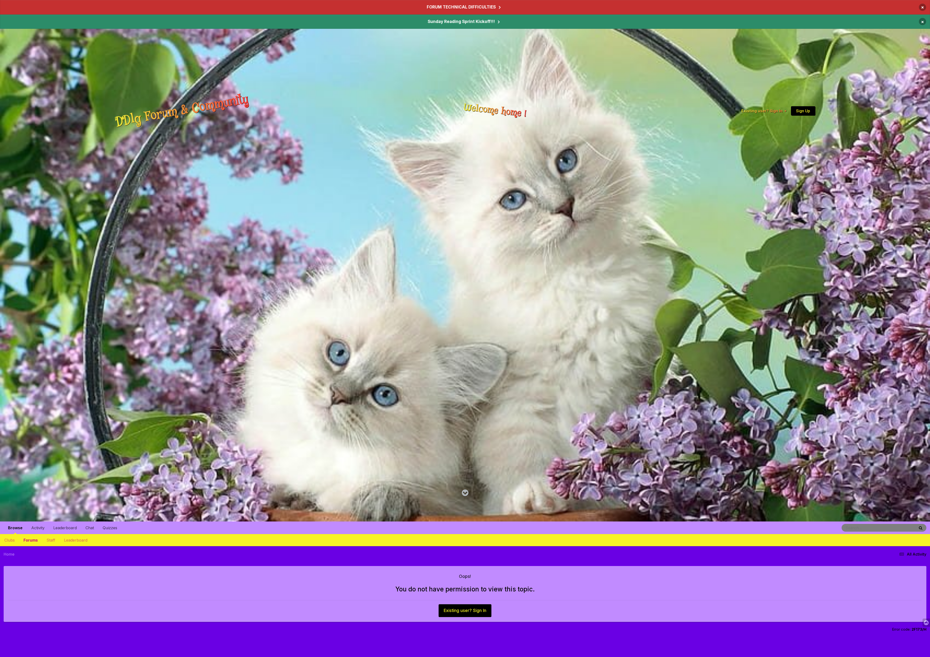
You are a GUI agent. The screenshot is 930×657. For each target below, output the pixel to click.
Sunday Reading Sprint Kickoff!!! (461, 21)
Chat (89, 527)
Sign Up (803, 110)
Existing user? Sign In (762, 110)
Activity (38, 527)
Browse (15, 527)
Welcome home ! (495, 111)
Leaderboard (75, 540)
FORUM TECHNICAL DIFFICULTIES (461, 7)
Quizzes (110, 527)
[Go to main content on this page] (465, 493)
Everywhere (899, 527)
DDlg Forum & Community (181, 110)
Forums (30, 540)
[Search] (920, 528)
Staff (50, 540)
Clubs (9, 540)
